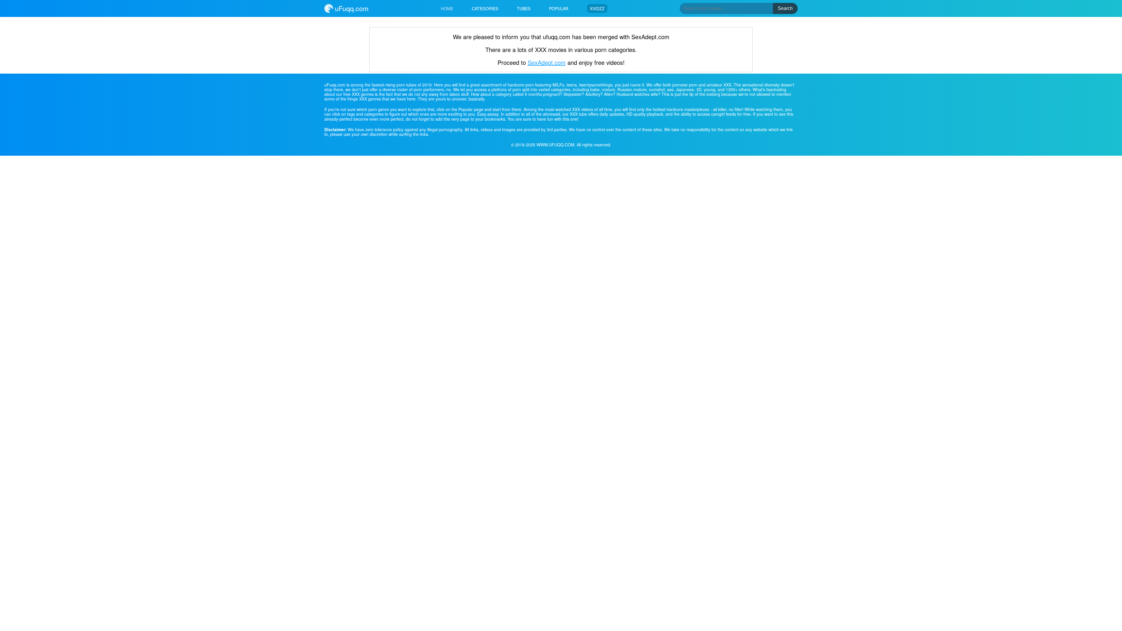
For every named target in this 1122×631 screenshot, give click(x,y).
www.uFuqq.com (555, 145)
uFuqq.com (350, 8)
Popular (558, 8)
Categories (485, 8)
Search (785, 8)
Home (447, 8)
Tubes (523, 8)
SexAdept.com (547, 62)
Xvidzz (597, 8)
